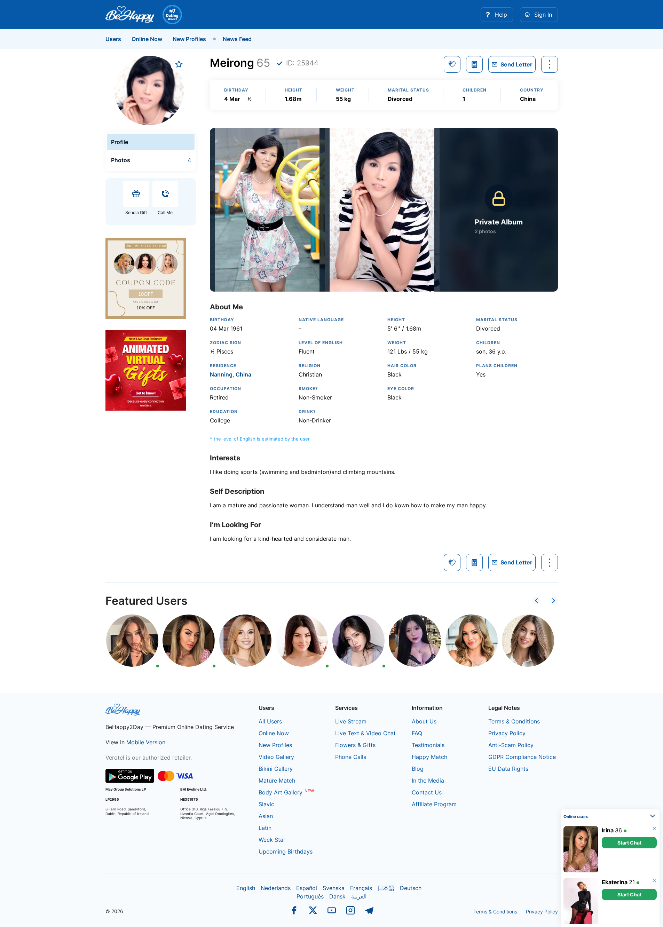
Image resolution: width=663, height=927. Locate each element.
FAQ (417, 733)
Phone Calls (350, 756)
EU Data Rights (508, 768)
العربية (358, 896)
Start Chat (629, 843)
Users (113, 38)
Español (306, 888)
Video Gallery (276, 756)
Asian (266, 816)
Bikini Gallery (276, 768)
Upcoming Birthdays (286, 851)
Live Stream (350, 721)
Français (361, 888)
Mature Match (277, 780)
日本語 (386, 888)
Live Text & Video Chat (365, 733)
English (245, 888)
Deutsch (410, 888)
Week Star (272, 839)
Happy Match (429, 756)
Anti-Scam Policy (511, 745)
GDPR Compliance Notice (522, 756)
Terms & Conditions (514, 721)
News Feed (237, 38)
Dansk (337, 896)
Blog (418, 768)
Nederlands (276, 888)
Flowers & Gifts (355, 745)
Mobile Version (145, 742)
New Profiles (189, 38)
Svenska (334, 888)
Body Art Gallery (280, 792)
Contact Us (427, 792)
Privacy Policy (507, 733)
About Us (424, 721)
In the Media (428, 780)
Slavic (266, 804)
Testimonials (428, 745)
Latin (265, 827)
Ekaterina (615, 882)
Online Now (147, 38)
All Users (270, 721)
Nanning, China (230, 374)
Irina (608, 830)
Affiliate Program (434, 804)
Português (310, 896)
